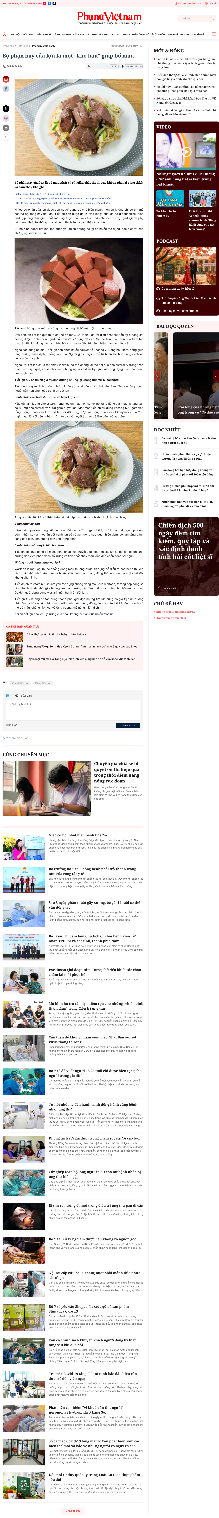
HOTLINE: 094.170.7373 (189, 3)
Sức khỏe (23, 46)
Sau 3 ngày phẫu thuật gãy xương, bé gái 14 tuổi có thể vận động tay (94, 905)
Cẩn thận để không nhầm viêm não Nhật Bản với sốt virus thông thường (92, 1039)
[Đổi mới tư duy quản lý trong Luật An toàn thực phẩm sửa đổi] (24, 1485)
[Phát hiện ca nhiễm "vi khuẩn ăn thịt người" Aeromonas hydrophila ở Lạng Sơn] (24, 1418)
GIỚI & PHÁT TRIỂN (32, 34)
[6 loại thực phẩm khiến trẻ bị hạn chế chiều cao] (14, 637)
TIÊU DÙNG (91, 34)
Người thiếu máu (21, 683)
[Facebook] (49, 3)
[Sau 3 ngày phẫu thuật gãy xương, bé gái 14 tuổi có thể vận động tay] (24, 913)
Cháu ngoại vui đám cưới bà (180, 311)
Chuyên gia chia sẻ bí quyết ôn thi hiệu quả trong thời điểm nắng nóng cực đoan (116, 772)
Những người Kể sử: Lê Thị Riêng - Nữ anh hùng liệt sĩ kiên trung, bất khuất (185, 179)
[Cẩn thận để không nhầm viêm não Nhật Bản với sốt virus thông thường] (24, 1048)
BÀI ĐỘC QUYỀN (175, 326)
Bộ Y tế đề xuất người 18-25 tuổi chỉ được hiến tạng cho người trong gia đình (95, 1073)
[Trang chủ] (5, 34)
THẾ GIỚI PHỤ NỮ (140, 34)
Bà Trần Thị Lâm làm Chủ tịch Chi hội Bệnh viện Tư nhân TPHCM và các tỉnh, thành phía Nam (92, 938)
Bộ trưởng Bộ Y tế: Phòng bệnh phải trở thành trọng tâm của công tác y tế (92, 871)
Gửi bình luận (128, 725)
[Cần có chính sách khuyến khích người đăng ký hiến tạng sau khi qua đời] (24, 1351)
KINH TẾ (47, 34)
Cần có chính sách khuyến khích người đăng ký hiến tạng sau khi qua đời (93, 1342)
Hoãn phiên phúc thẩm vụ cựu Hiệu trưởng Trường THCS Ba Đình (186, 456)
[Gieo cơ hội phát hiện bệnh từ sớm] (24, 846)
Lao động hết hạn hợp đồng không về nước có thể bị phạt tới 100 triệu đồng (187, 472)
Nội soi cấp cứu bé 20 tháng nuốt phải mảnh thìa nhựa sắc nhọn (94, 1275)
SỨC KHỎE (78, 34)
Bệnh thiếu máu (43, 683)
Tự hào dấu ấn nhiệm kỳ (166, 213)
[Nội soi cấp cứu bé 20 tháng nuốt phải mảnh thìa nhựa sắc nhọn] (24, 1284)
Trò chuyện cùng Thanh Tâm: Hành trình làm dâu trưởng (189, 300)
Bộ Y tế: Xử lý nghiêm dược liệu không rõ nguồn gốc (92, 1239)
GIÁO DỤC (115, 34)
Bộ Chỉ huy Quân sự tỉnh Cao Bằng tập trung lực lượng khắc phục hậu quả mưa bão (185, 89)
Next (216, 376)
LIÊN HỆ (212, 3)
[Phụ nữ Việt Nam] (109, 18)
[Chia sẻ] (6, 118)
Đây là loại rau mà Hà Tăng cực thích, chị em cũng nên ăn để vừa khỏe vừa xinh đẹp (63, 202)
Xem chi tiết (170, 588)
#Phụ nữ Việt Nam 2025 (170, 618)
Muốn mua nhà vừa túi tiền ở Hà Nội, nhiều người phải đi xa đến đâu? (187, 504)
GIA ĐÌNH (67, 34)
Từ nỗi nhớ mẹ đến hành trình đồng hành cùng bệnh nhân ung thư (93, 1106)
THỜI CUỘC (15, 34)
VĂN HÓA (103, 34)
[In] (6, 127)
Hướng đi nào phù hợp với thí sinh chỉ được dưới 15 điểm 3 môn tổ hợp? (188, 488)
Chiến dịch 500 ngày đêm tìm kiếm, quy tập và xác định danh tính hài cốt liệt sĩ (185, 541)
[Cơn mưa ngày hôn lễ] (186, 265)
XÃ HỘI (56, 34)
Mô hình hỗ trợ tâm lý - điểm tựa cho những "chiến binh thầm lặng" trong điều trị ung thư (96, 1006)
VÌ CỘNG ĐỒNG (158, 34)
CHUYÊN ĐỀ (198, 34)
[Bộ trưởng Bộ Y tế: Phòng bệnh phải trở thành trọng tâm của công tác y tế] (24, 880)
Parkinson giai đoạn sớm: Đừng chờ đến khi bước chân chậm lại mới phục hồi (95, 972)
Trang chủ (8, 46)
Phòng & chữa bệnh (43, 46)
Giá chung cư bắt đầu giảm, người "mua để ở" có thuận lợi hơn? (186, 407)
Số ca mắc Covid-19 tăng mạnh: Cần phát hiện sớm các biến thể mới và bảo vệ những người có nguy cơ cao (94, 1443)
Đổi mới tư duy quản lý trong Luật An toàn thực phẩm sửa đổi (94, 1477)
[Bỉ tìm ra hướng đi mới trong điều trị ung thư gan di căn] (24, 1216)
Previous (157, 376)
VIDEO (163, 127)
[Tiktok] (54, 3)
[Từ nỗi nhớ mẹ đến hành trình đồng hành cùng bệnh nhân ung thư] (24, 1115)
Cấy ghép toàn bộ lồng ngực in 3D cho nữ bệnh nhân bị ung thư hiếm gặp (95, 1174)
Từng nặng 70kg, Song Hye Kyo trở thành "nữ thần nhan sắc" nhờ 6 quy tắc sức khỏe (63, 198)
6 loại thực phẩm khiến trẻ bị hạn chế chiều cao (43, 194)
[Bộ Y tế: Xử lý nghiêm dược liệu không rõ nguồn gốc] (24, 1250)
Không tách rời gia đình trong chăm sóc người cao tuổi (94, 1138)
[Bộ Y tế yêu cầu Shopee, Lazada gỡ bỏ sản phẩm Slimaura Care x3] (24, 1317)
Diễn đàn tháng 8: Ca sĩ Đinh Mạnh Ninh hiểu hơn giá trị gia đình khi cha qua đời (186, 77)
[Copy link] (6, 137)
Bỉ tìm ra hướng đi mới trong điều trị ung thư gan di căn (96, 1205)
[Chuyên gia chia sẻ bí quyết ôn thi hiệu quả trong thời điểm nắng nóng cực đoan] (47, 788)
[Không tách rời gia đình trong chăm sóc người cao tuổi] (24, 1149)
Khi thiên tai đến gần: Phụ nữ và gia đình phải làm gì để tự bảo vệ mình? (186, 112)
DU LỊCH (126, 34)
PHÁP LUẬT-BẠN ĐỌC (179, 34)
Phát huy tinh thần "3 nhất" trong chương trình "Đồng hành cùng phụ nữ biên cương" (202, 220)
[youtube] (44, 3)
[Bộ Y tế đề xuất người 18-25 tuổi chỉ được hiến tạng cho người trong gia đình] (24, 1081)
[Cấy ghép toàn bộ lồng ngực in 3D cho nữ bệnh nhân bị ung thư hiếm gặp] (24, 1183)
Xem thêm (73, 1511)
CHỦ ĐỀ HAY (168, 604)
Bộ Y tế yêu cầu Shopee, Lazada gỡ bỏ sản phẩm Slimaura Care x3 (89, 1309)
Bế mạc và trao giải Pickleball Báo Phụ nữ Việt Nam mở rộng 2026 (186, 100)
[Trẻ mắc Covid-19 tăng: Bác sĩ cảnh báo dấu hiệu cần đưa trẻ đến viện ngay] (24, 1384)
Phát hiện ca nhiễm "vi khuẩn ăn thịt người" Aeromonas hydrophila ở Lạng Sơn (86, 1410)
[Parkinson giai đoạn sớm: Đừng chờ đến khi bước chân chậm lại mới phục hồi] (24, 980)
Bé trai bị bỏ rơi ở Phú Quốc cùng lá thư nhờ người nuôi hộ (189, 440)
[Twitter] (6, 108)
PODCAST (167, 241)
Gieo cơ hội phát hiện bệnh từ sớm (78, 835)
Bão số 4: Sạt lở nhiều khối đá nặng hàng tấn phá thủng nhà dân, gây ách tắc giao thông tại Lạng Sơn (186, 63)
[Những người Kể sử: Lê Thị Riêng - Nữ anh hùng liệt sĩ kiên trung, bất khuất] (186, 151)
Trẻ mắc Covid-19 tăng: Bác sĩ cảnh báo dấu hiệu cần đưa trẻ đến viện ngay (93, 1376)
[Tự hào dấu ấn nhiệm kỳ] (170, 198)
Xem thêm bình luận (15, 738)
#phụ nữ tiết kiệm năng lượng (174, 611)
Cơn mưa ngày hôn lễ (178, 289)
